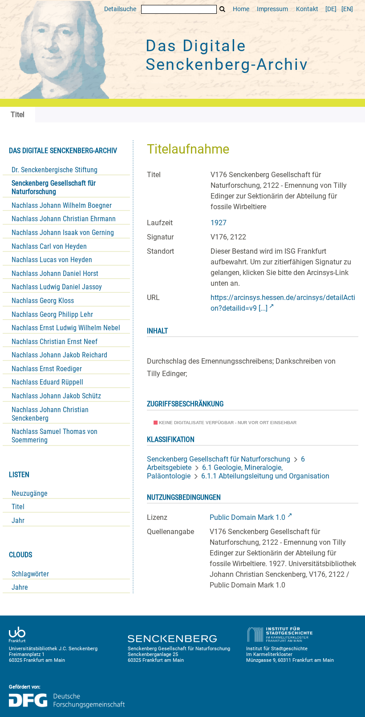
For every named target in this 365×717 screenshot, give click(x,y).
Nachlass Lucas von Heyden (52, 259)
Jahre (20, 587)
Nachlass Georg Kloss (43, 300)
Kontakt (307, 9)
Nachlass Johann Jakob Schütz (56, 396)
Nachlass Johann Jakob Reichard (59, 355)
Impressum (272, 9)
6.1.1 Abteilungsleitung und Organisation (265, 476)
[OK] (222, 9)
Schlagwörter (30, 574)
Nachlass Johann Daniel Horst (55, 273)
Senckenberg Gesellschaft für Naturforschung (54, 187)
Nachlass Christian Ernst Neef (54, 341)
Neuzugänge (30, 493)
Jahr (18, 520)
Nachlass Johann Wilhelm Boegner (62, 205)
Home (241, 9)
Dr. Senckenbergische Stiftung (54, 170)
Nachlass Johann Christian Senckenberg (50, 413)
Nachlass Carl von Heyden (49, 246)
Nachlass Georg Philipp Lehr (52, 314)
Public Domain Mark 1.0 (247, 517)
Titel (18, 506)
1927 (219, 223)
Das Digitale (227, 55)
